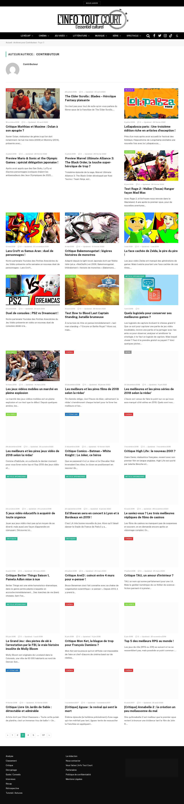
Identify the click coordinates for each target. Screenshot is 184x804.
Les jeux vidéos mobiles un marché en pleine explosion (32, 391)
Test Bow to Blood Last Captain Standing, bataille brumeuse (87, 315)
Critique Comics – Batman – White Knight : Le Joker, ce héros (88, 453)
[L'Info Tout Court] (92, 19)
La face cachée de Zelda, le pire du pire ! (151, 253)
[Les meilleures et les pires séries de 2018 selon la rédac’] (151, 366)
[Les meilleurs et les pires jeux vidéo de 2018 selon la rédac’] (33, 428)
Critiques (11, 539)
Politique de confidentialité (78, 774)
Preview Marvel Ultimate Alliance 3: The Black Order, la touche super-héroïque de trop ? (89, 162)
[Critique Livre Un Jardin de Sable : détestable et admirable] (33, 684)
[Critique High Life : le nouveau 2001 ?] (151, 428)
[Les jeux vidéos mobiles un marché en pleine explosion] (33, 366)
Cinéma (43, 36)
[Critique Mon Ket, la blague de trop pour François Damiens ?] (92, 618)
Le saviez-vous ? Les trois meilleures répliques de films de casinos (149, 515)
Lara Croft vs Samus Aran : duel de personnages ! (29, 253)
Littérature (80, 36)
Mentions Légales (74, 779)
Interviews (10, 779)
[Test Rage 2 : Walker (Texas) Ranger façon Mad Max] (151, 165)
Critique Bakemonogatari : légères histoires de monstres (88, 253)
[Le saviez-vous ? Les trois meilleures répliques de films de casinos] (151, 490)
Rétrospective (12, 788)
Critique (9, 765)
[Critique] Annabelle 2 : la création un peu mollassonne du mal (149, 709)
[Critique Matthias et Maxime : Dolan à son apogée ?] (33, 103)
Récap (9, 784)
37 (43, 735)
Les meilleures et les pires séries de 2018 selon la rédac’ (149, 391)
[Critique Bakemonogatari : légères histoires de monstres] (92, 227)
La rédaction (71, 756)
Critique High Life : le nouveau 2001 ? (149, 451)
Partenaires (71, 770)
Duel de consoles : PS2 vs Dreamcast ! (32, 313)
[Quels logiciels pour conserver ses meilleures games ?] (151, 290)
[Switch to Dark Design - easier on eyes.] (176, 36)
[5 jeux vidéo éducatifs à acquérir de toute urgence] (33, 490)
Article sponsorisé (134, 276)
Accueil (9, 42)
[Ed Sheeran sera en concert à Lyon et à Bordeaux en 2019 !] (92, 490)
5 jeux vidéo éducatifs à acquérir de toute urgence (30, 515)
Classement (11, 761)
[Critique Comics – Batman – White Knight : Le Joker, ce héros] (92, 428)
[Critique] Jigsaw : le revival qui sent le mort (91, 709)
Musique (100, 36)
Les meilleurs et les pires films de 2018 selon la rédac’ (92, 391)
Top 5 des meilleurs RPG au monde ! (149, 641)
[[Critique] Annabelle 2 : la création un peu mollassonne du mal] (151, 684)
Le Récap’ (26, 36)
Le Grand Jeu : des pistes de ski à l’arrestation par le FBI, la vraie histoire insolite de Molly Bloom (32, 645)
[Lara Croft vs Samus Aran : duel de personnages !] (33, 227)
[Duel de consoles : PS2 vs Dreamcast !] (33, 290)
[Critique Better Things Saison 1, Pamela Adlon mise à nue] (33, 552)
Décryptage (11, 770)
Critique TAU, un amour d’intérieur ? (148, 575)
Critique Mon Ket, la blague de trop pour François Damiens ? (89, 643)
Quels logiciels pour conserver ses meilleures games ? (148, 315)
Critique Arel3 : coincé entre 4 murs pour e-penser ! (89, 577)
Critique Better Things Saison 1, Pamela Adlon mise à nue (27, 577)
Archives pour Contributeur (25, 42)
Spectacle (132, 36)
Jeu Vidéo (60, 36)
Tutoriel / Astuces (14, 793)
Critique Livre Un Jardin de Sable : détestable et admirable (29, 709)
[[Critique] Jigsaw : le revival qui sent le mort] (92, 684)
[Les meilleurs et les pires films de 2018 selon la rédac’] (92, 366)
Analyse (9, 756)
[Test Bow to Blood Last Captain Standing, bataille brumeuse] (92, 290)
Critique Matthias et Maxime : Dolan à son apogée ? (32, 128)
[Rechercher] (148, 36)
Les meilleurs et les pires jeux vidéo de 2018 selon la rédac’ (32, 453)
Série (115, 36)
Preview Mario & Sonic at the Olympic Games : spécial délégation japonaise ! (32, 160)
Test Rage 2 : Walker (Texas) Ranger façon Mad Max (149, 190)
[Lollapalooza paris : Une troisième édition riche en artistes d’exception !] (151, 103)
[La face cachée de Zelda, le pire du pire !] (151, 227)
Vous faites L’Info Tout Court (79, 765)
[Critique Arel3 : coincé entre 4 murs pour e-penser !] (92, 552)
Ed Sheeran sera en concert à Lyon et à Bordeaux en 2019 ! (92, 515)
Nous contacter (73, 761)
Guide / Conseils (13, 774)
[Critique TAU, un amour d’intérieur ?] (151, 552)
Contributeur (30, 64)
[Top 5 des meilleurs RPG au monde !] (151, 618)
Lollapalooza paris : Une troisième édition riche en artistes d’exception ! (149, 128)
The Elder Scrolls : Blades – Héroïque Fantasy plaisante (90, 98)
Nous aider (92, 3)
